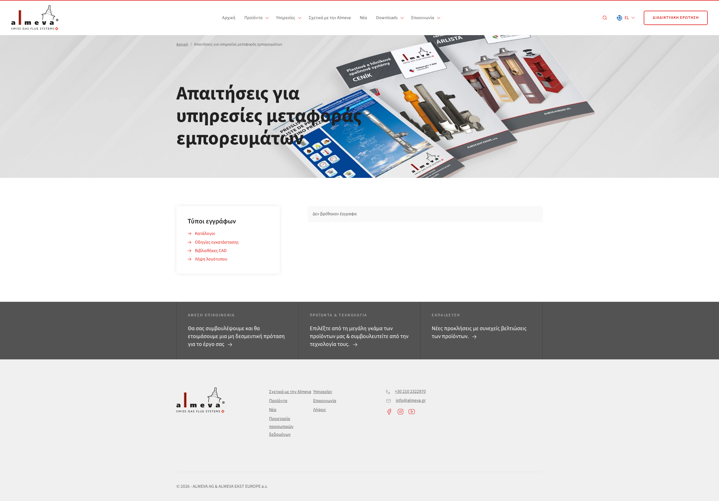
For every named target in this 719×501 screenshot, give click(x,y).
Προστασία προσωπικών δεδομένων (281, 426)
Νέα (363, 18)
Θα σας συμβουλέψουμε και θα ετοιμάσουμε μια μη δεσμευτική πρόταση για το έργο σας (236, 336)
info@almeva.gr (411, 400)
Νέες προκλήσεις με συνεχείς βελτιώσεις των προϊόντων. (479, 332)
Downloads (387, 18)
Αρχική (228, 18)
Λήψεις (319, 410)
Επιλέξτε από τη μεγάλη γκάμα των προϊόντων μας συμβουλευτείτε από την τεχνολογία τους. (359, 336)
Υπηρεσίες (285, 18)
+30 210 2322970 (410, 391)
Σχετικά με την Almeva (330, 18)
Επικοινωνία (422, 18)
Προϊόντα (253, 18)
